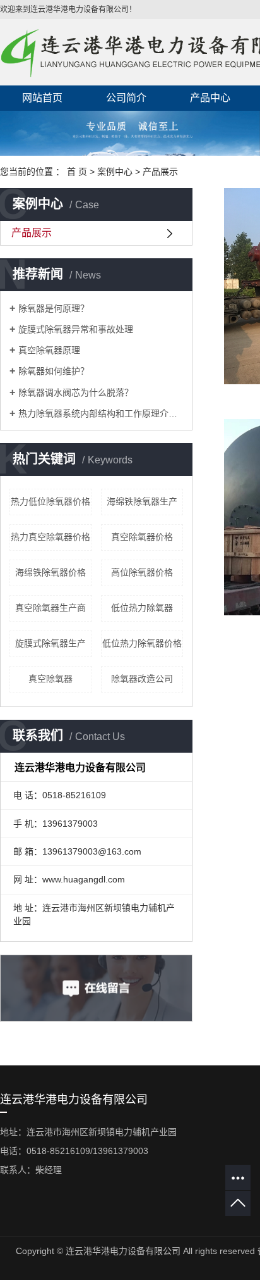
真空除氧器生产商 (50, 608)
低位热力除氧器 (142, 608)
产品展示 (160, 171)
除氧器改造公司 (142, 679)
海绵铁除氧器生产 (142, 501)
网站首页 (42, 97)
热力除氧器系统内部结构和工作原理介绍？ (100, 413)
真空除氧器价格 (142, 537)
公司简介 (126, 97)
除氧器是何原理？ (53, 308)
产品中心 (210, 97)
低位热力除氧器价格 (142, 643)
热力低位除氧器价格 (50, 501)
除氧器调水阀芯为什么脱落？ (75, 392)
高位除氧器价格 (142, 572)
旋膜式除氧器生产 (50, 643)
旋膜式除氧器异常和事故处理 (75, 329)
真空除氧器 (50, 679)
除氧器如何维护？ (53, 371)
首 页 (77, 171)
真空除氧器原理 (49, 350)
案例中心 (115, 171)
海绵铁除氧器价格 (50, 572)
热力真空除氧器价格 (50, 537)
